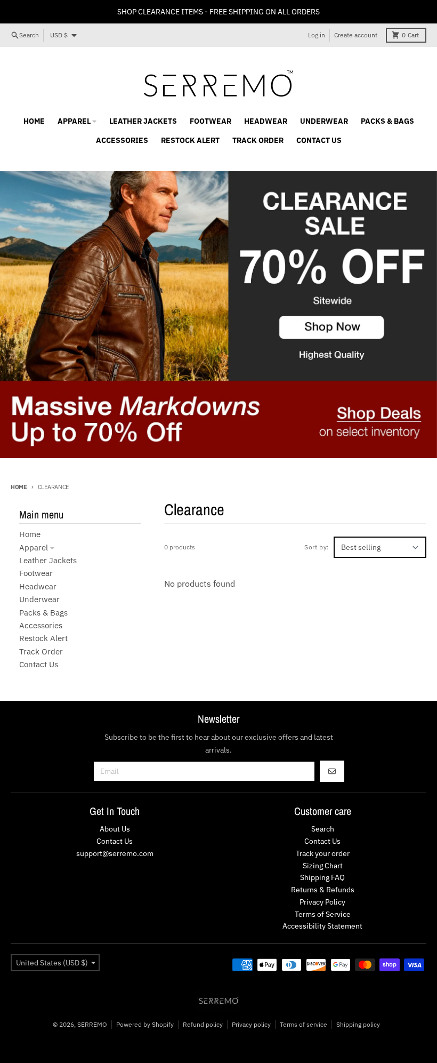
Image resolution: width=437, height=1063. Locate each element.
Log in (316, 35)
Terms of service (303, 1024)
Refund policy (203, 1024)
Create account (355, 35)
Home (19, 487)
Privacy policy (251, 1024)
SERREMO (92, 1024)
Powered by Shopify (145, 1024)
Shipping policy (358, 1024)
